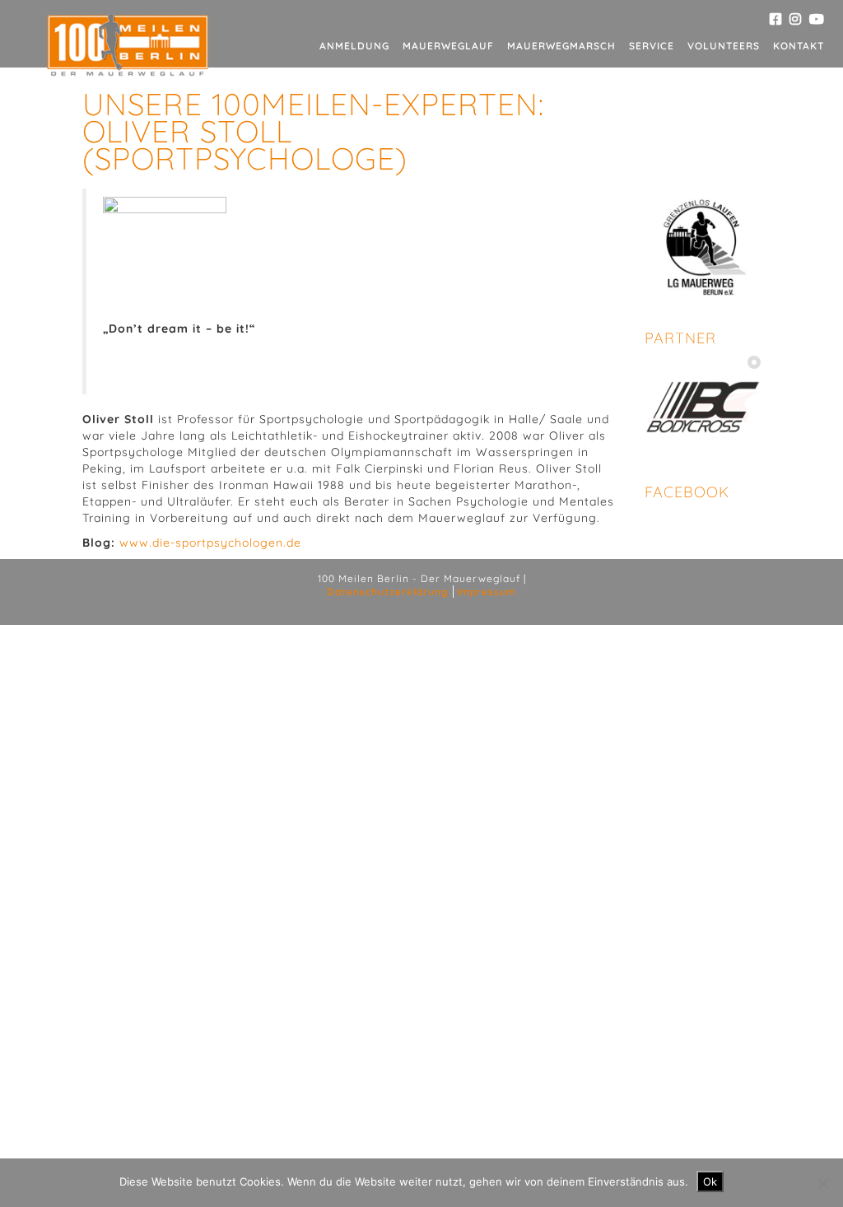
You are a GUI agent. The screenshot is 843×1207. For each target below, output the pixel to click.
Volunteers (723, 46)
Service (651, 46)
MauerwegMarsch (561, 46)
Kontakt (798, 46)
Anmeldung (354, 46)
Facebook (687, 491)
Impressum (486, 591)
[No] (822, 1183)
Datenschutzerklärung (388, 591)
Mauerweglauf (448, 46)
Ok (710, 1181)
